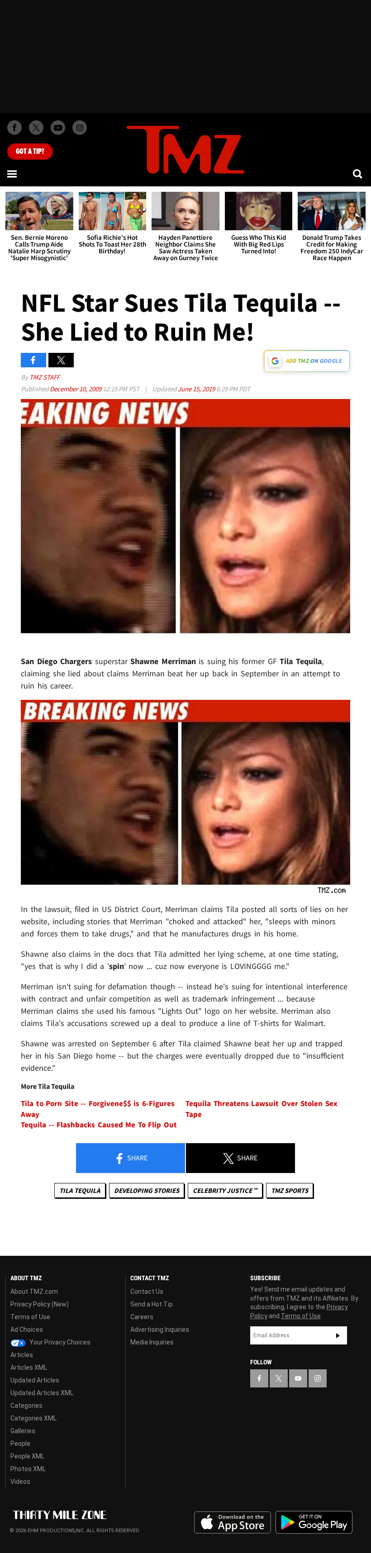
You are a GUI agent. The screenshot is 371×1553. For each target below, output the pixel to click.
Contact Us (146, 1291)
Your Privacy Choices (59, 1342)
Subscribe (338, 1335)
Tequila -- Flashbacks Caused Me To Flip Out (99, 1125)
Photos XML (28, 1468)
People (20, 1443)
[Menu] (12, 173)
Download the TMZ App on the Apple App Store (232, 1522)
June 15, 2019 (197, 389)
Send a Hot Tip (151, 1304)
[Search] (358, 173)
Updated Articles (34, 1380)
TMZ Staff (44, 377)
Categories (26, 1405)
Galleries (22, 1430)
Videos (20, 1481)
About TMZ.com (34, 1291)
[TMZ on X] (36, 127)
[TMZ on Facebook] (14, 127)
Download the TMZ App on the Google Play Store (314, 1522)
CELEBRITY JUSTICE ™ (225, 1190)
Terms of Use (30, 1316)
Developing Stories (146, 1190)
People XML (27, 1456)
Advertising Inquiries (159, 1329)
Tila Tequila (79, 1190)
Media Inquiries (152, 1342)
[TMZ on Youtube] (58, 127)
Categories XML (33, 1418)
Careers (141, 1316)
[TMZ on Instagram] (79, 127)
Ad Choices (26, 1329)
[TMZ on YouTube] (298, 1378)
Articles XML (28, 1367)
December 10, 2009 (76, 389)
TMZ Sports (289, 1190)
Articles (21, 1354)
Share (136, 1157)
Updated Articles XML (41, 1392)
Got (30, 151)
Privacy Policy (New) (39, 1304)
